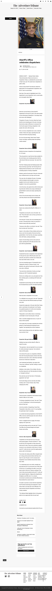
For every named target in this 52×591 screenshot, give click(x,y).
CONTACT (44, 573)
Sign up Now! (26, 550)
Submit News (30, 8)
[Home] (40, 1)
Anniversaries (39, 578)
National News (25, 581)
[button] (19, 33)
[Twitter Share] (22, 502)
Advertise (44, 578)
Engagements (39, 575)
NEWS (24, 573)
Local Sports (29, 575)
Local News (24, 575)
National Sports (30, 580)
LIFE (39, 573)
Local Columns (34, 576)
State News (24, 579)
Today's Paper (22, 8)
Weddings (39, 577)
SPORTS (30, 573)
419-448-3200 (26, 589)
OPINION (34, 573)
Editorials (34, 574)
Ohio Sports (29, 578)
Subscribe (44, 574)
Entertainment (39, 579)
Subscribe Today (37, 8)
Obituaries (25, 577)
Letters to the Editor (34, 579)
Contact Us (44, 580)
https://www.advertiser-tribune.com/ (26, 588)
